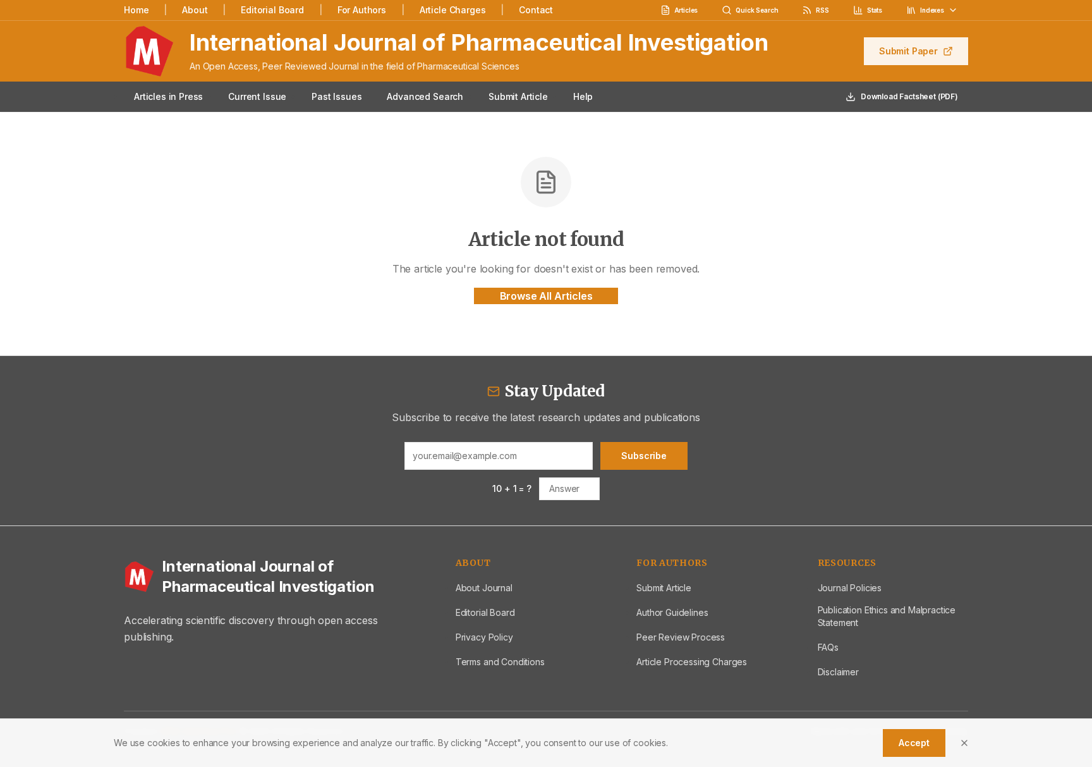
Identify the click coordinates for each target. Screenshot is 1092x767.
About (194, 9)
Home (136, 9)
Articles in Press (168, 96)
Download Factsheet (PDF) (909, 96)
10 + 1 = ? (511, 488)
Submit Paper (908, 51)
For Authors (361, 9)
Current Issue (257, 96)
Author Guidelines (672, 612)
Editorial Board (272, 9)
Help (583, 96)
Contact (536, 9)
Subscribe (644, 455)
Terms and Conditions (500, 661)
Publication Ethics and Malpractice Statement (887, 616)
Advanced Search (425, 96)
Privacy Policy (484, 637)
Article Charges (453, 9)
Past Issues (336, 96)
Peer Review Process (680, 637)
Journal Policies (850, 587)
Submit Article (518, 96)
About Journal (484, 587)
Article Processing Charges (691, 661)
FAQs (828, 647)
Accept (914, 742)
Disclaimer (838, 671)
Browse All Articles (546, 296)
